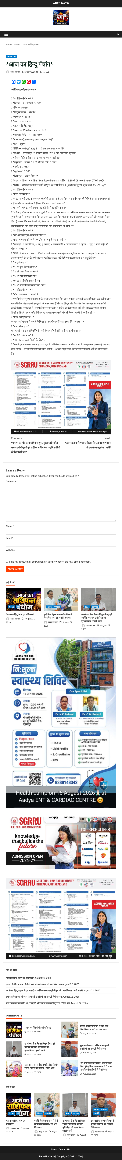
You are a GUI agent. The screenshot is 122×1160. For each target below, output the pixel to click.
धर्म (15, 56)
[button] (6, 34)
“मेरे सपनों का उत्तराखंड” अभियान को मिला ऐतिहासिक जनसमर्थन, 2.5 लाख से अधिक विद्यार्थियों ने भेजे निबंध (69, 1068)
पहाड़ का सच (15, 72)
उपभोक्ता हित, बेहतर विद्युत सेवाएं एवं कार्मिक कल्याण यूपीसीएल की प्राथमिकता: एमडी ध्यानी (96, 618)
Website (10, 550)
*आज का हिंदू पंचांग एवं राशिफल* (20, 614)
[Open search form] (118, 34)
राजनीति (96, 1113)
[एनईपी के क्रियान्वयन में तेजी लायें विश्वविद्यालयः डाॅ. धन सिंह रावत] (61, 599)
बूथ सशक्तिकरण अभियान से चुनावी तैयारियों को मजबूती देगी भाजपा (34, 996)
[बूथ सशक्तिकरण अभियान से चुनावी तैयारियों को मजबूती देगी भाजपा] (103, 1105)
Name (10, 526)
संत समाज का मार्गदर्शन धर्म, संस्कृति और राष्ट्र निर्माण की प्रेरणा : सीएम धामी (38, 1003)
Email (9, 538)
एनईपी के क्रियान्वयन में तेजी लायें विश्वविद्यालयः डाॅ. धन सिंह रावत (34, 984)
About (54, 1149)
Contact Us (64, 1149)
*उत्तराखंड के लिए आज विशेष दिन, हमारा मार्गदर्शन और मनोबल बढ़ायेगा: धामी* (88, 443)
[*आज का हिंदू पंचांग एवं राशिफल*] (23, 599)
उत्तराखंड (57, 607)
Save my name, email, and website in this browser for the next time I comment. (50, 561)
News (9, 56)
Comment (12, 481)
